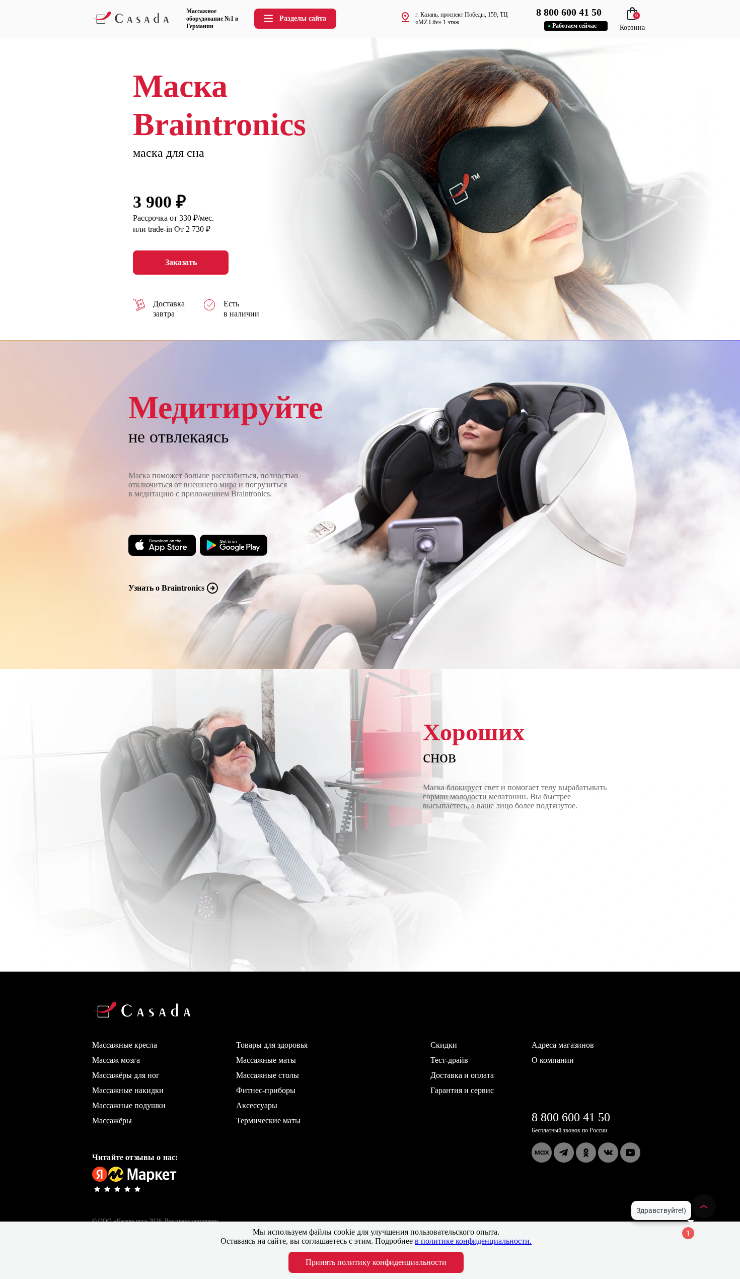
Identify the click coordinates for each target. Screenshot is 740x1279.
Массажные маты (266, 1060)
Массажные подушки (129, 1105)
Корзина (632, 23)
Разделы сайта (302, 18)
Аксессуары (256, 1105)
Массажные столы (267, 1075)
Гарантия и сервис (462, 1090)
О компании (553, 1060)
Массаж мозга (116, 1060)
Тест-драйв (449, 1060)
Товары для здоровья (272, 1045)
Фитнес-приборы (265, 1090)
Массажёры (112, 1120)
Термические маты (268, 1120)
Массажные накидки (128, 1090)
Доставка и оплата (462, 1075)
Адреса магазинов (563, 1045)
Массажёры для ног (126, 1075)
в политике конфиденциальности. (473, 1241)
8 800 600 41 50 (571, 1117)
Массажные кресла (124, 1045)
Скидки (443, 1045)
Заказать (181, 262)
